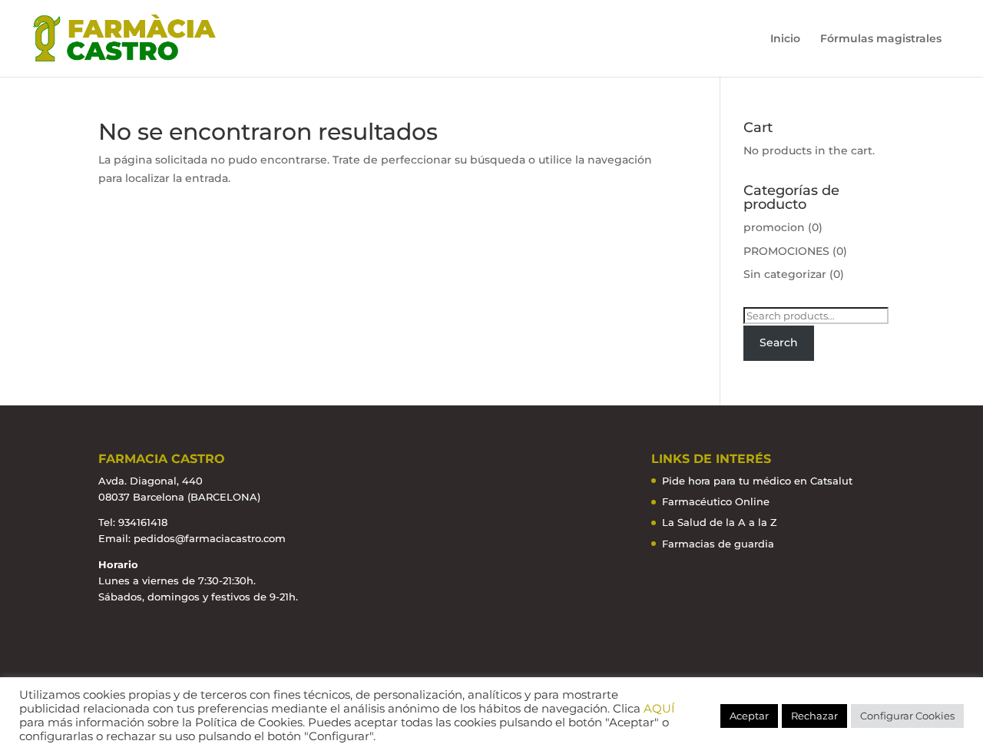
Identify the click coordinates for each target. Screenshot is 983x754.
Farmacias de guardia (718, 543)
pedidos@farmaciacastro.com (210, 538)
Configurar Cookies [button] (907, 715)
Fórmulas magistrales (881, 39)
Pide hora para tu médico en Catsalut (757, 481)
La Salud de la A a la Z (719, 522)
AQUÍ (659, 709)
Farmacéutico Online (716, 501)
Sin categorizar (784, 274)
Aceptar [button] (749, 715)
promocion (774, 227)
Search (779, 342)
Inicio (785, 39)
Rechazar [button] (814, 715)
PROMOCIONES (786, 251)
